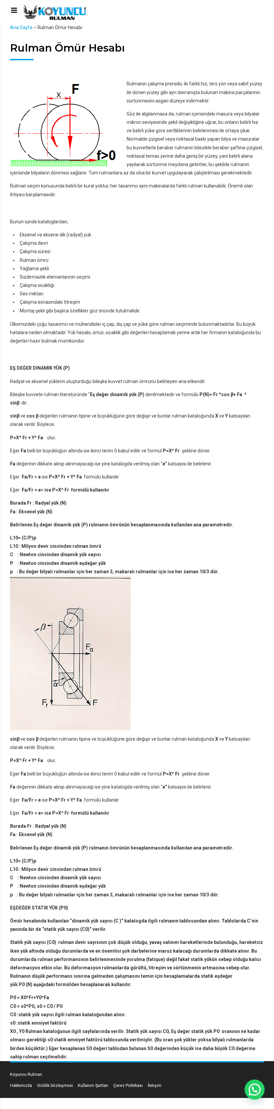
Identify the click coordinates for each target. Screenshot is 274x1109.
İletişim (154, 1085)
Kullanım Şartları (93, 1085)
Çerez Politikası (128, 1085)
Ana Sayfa (21, 27)
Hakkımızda (21, 1085)
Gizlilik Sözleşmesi (55, 1085)
